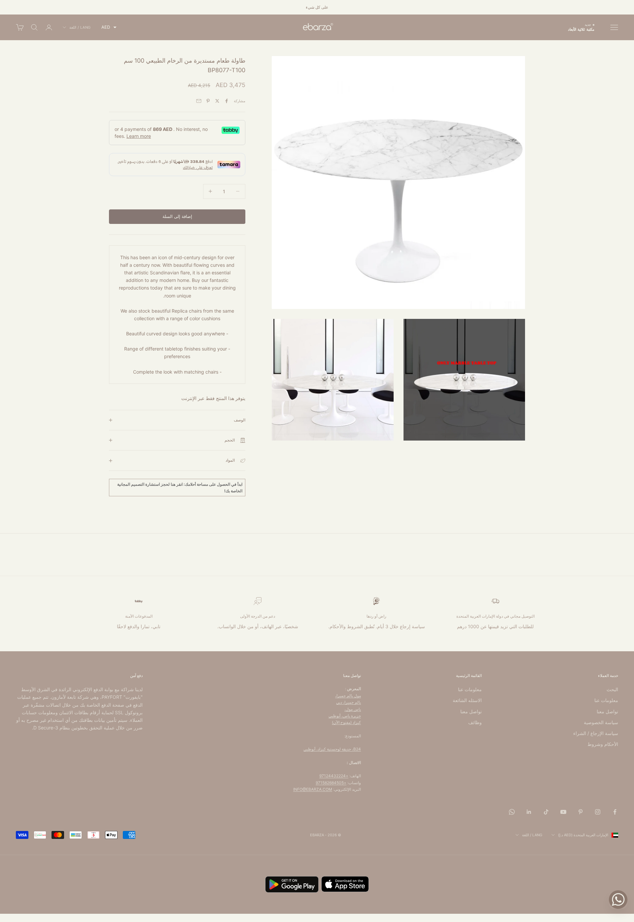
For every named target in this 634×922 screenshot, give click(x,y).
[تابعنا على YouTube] (563, 812)
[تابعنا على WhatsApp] (512, 812)
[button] (109, 27)
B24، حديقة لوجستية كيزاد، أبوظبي (332, 749)
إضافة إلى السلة (177, 216)
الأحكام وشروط (602, 744)
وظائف (475, 722)
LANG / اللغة (80, 27)
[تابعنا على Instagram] (597, 812)
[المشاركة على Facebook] (226, 101)
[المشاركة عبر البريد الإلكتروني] (198, 101)
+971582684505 (331, 782)
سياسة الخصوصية (601, 722)
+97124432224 (333, 775)
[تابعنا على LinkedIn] (529, 812)
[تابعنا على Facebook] (615, 812)
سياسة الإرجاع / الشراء (595, 733)
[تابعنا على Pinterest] (580, 812)
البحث (612, 689)
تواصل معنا (607, 711)
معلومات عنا (606, 700)
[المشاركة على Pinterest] (208, 101)
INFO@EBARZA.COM (312, 789)
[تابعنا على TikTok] (546, 812)
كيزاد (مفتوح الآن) (346, 722)
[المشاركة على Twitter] (217, 101)
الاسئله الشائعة (467, 700)
